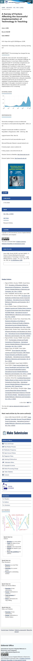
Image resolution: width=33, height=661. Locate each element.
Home (3, 7)
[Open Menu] (1, 1)
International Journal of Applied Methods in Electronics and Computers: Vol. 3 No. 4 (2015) (18, 314)
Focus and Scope (9, 443)
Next (28, 402)
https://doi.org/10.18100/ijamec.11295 (15, 41)
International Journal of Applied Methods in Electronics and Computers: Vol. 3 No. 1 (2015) (17, 289)
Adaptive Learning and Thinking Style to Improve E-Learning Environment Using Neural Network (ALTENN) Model (18, 310)
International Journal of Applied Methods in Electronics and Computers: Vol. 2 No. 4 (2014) (18, 423)
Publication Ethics (9, 462)
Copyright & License (9, 465)
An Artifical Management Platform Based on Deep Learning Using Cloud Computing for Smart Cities (17, 380)
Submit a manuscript (20, 630)
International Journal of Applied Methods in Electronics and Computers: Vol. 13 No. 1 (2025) (17, 359)
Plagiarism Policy (8, 456)
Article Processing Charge (11, 468)
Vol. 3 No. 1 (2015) (18, 7)
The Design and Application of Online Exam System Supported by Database (17, 298)
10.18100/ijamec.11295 (16, 260)
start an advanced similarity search (18, 406)
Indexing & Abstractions (10, 459)
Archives (9, 7)
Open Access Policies (10, 453)
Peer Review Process (10, 446)
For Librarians (6, 505)
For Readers (5, 499)
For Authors (5, 502)
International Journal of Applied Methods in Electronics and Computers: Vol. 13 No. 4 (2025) (18, 397)
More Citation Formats (12, 263)
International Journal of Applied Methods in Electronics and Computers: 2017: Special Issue (17, 384)
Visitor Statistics (8, 471)
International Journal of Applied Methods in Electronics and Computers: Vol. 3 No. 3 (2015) (17, 302)
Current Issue (4, 630)
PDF (5, 192)
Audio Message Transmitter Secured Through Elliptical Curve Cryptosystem (18, 419)
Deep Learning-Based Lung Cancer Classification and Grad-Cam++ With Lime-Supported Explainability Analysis (17, 367)
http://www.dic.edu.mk (20, 158)
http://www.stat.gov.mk (23, 154)
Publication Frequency (10, 450)
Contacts (6, 475)
